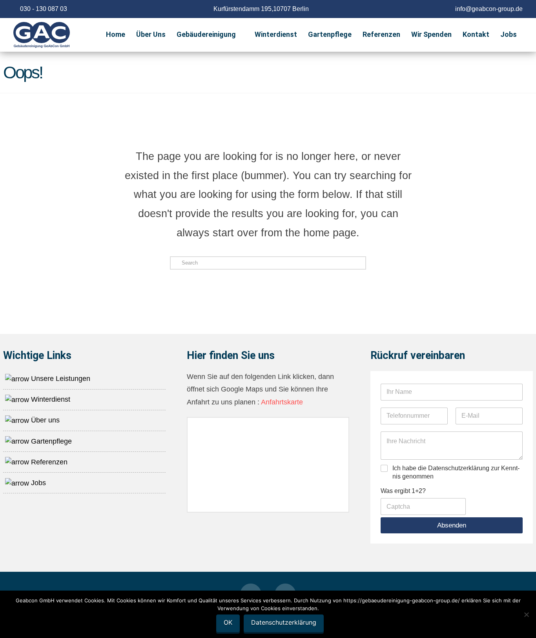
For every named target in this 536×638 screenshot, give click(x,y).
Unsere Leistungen (59, 378)
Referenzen (48, 462)
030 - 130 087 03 (43, 8)
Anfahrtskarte (281, 402)
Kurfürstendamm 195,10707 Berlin (261, 8)
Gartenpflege (50, 441)
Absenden (451, 525)
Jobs (37, 483)
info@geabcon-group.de (489, 8)
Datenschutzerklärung (283, 622)
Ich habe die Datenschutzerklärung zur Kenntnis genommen (456, 472)
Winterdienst (49, 399)
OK (228, 622)
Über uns (44, 420)
